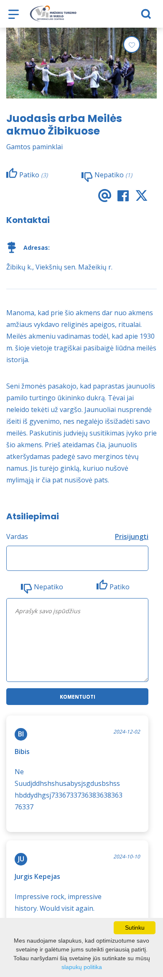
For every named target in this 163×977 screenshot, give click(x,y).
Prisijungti (131, 536)
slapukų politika (81, 967)
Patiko (120, 586)
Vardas (17, 536)
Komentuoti (77, 696)
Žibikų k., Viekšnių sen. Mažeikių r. (59, 267)
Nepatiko (48, 586)
